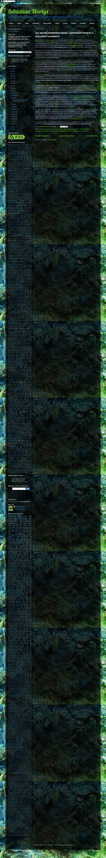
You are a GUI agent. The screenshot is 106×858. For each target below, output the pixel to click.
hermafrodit (28, 223)
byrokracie (23, 170)
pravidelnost (23, 356)
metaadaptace (11, 290)
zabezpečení (20, 461)
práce (16, 356)
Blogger (71, 845)
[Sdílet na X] (64, 127)
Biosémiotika (11, 167)
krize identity (11, 269)
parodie (23, 341)
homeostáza (19, 229)
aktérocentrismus (12, 149)
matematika (20, 285)
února (13, 121)
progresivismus (19, 359)
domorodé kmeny (20, 193)
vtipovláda (26, 446)
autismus (19, 161)
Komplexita (26, 258)
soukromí (23, 403)
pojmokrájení (11, 349)
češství (11, 179)
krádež (10, 266)
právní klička (12, 793)
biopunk (27, 165)
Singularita (45, 131)
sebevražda (13, 388)
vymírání (12, 449)
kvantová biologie (12, 274)
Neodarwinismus (24, 316)
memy (11, 288)
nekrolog (20, 314)
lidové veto (20, 279)
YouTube (29, 460)
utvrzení (18, 438)
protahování (18, 361)
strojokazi (27, 410)
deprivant (27, 185)
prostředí (10, 361)
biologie (29, 164)
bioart (9, 164)
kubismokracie (19, 271)
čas (24, 176)
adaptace (19, 146)
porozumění (25, 352)
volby (28, 443)
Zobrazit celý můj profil (20, 509)
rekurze (10, 375)
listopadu (14, 95)
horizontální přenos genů (15, 731)
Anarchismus (18, 152)
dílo (19, 190)
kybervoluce (19, 275)
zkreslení (10, 466)
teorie (23, 425)
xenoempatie (24, 458)
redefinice (12, 373)
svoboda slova (12, 416)
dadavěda (11, 182)
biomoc (12, 165)
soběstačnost (11, 397)
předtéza (27, 363)
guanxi (24, 221)
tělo (19, 425)
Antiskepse (13, 153)
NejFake (21, 313)
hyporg (24, 235)
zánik (15, 464)
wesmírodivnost (14, 455)
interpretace (15, 246)
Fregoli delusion (14, 215)
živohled (10, 472)
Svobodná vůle (24, 416)
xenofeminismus (12, 460)
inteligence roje (19, 737)
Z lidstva (13, 461)
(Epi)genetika (11, 144)
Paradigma (28, 338)
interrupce (22, 246)
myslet (30, 302)
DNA (19, 191)
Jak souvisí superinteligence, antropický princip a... (19, 100)
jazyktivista (15, 249)
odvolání (19, 333)
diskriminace (11, 191)
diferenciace (23, 188)
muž (25, 302)
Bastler (20, 162)
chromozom (15, 238)
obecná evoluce (26, 778)
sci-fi (28, 384)
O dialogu (10, 692)
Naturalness (38, 131)
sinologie (18, 392)
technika (12, 423)
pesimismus (24, 344)
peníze (12, 343)
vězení (25, 442)
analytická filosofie (24, 150)
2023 (11, 76)
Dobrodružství (26, 191)
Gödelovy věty (11, 221)
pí (29, 344)
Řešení (16, 382)
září (13, 104)
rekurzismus (17, 375)
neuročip (29, 320)
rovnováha (11, 379)
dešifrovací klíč (11, 187)
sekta (29, 388)
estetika (23, 202)
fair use (15, 208)
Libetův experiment (21, 278)
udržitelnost (17, 434)
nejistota (27, 313)
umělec (19, 435)
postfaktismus (23, 353)
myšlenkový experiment (13, 766)
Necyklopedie (24, 311)
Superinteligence (60, 131)
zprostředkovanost (16, 469)
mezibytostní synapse (18, 294)
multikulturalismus (12, 302)
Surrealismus (11, 414)
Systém (27, 417)
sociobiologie (11, 400)
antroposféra (13, 156)
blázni (24, 167)
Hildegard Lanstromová (15, 224)
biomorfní (19, 165)
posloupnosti (11, 353)
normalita (28, 326)
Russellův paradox (25, 694)
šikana (9, 419)
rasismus (21, 372)
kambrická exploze (20, 740)
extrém (10, 208)
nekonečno (10, 314)
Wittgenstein (24, 455)
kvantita (27, 272)
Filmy (15, 211)
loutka (28, 281)
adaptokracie (27, 146)
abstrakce (27, 144)
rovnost (27, 378)
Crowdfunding (17, 176)
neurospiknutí (25, 323)
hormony (18, 230)
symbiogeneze (11, 417)
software (10, 402)
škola (14, 419)
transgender (24, 429)
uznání (28, 438)
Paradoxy (26, 340)
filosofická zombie (24, 211)
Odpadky (12, 333)
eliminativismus (26, 197)
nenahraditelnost (12, 316)
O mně (65, 23)
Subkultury (11, 411)
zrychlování (26, 469)
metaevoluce (20, 290)
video (12, 443)
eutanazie (12, 205)
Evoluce (76, 129)
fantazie (10, 210)
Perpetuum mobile (14, 344)
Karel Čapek (17, 251)
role (9, 378)
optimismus (27, 335)
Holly (16, 227)
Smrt (23, 393)
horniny (24, 230)
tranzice (23, 431)
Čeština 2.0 (24, 179)
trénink (28, 431)
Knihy (19, 23)
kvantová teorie (22, 274)
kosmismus (21, 264)
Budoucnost (27, 168)
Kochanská (19, 254)
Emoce (18, 199)
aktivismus (20, 149)
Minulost (10, 296)
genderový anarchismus (19, 218)
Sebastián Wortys (28, 11)
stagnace (20, 406)
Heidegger (21, 223)
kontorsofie (14, 263)
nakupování (21, 307)
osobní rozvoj (25, 337)
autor (9, 162)
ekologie (10, 197)
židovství (28, 470)
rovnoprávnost (17, 378)
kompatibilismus (25, 256)
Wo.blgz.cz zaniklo (13, 501)
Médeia (10, 287)
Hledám (73, 23)
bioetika (15, 164)
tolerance (12, 428)
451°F (20, 144)
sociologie (27, 400)
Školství (20, 419)
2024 (11, 73)
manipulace (11, 284)
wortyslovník (11, 458)
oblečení (23, 331)
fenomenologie (18, 210)
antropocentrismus (27, 155)
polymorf (27, 350)
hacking (29, 221)
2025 (11, 71)
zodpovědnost (27, 467)
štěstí (26, 419)
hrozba (21, 232)
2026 (11, 69)
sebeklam (18, 385)
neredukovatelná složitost (14, 319)
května (14, 114)
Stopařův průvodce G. (14, 410)
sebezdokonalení (22, 388)
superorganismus (13, 413)
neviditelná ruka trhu (26, 325)
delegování (27, 184)
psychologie (26, 370)
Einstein (19, 196)
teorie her (28, 425)
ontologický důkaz (25, 334)
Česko (30, 178)
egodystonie (11, 196)
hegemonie (13, 223)
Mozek (19, 301)
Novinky (11, 328)
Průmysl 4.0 (26, 361)
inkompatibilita (12, 245)
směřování (29, 392)
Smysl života (52, 131)
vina (16, 443)
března (14, 119)
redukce (19, 373)
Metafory (27, 290)
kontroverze (25, 263)
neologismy (10, 317)
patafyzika (29, 341)
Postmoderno (25, 355)
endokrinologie (26, 199)
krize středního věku (21, 269)
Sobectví (26, 396)
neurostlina (10, 325)
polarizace (23, 349)
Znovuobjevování (18, 467)
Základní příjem (12, 463)
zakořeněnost (27, 463)
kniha (28, 251)
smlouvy (17, 393)
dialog (16, 188)
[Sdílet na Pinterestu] (67, 127)
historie (23, 224)
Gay (15, 217)
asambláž (18, 158)
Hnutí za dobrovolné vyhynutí (24, 226)
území (23, 438)
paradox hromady (15, 340)
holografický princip (24, 227)
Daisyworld (19, 182)
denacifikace (20, 185)
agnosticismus (11, 147)
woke (23, 457)
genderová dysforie (12, 726)
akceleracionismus (25, 147)
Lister (9, 281)
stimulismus (26, 408)
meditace (29, 287)
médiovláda (22, 287)
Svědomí (21, 414)
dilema (14, 190)
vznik (28, 451)
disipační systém (26, 190)
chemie (12, 236)
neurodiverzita (25, 322)
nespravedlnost (20, 320)
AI (17, 147)
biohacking (22, 164)
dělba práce (19, 184)
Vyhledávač (11, 448)
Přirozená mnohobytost (13, 694)
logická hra (16, 281)
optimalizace (19, 335)
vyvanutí (10, 451)
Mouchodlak (11, 300)
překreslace (26, 364)
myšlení (12, 304)
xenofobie (21, 460)
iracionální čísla (26, 248)
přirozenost (18, 369)
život (16, 472)
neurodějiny (14, 322)
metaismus (10, 293)
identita (29, 240)
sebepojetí (26, 385)
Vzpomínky (11, 454)
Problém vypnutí (24, 622)
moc (19, 297)
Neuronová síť (12, 323)
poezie (16, 347)
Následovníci (20, 310)
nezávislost (21, 326)
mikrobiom (27, 294)
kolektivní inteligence (23, 255)
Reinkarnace (26, 373)
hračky (16, 232)
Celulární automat (62, 129)
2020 (11, 83)
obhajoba (16, 331)
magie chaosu (18, 282)
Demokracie (11, 185)
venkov (14, 442)
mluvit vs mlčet (18, 296)
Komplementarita (14, 258)
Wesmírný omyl (27, 454)
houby (11, 232)
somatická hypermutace (13, 403)
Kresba (10, 267)
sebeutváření (28, 387)
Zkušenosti (17, 466)
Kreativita (25, 266)
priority (23, 358)
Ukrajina (24, 434)
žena (22, 470)
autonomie (26, 161)
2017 (11, 90)
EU (16, 203)
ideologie (27, 242)
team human (16, 420)
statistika (27, 406)
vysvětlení (26, 449)
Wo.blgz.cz (17, 457)
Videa (27, 23)
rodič (23, 376)
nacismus (27, 305)
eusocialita (28, 203)
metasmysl (18, 293)
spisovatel (18, 405)
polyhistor (20, 350)
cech (15, 172)
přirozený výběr (27, 369)
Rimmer (12, 376)
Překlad (18, 364)
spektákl (12, 405)
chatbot (29, 235)
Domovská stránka (67, 136)
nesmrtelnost (11, 320)
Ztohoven (10, 470)
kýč (30, 275)
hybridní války (23, 733)
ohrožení (10, 334)
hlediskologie (13, 226)
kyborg (25, 275)
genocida (12, 220)
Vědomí (23, 440)
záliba (9, 464)
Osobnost (11, 338)
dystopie (26, 194)
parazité (18, 341)
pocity (16, 346)
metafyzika (26, 291)
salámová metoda (26, 382)
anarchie (10, 152)
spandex (29, 403)
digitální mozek (20, 717)
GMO (27, 220)
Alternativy (13, 150)
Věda (15, 440)
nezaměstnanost (13, 326)
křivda (11, 271)
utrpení (12, 438)
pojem (28, 347)
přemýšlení (10, 366)
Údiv (11, 434)
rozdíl (19, 379)
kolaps (27, 254)
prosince (14, 92)
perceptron (19, 343)
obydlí (29, 331)
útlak (26, 437)
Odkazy (92, 23)
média (16, 287)
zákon (20, 463)
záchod (27, 461)
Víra (20, 443)
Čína (30, 179)
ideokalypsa (13, 242)
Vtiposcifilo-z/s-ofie (13, 446)
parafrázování (11, 341)
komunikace (11, 260)
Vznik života (84, 131)
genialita (29, 218)
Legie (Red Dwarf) (15, 277)
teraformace (28, 426)
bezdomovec (27, 162)
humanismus (28, 232)
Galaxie (10, 217)
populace (16, 352)
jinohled (22, 249)
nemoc (27, 314)
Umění (57, 23)
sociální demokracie (24, 397)
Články (11, 23)
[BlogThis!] (62, 127)
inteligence (21, 245)
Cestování (23, 173)
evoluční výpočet (14, 574)
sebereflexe (11, 387)
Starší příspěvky (91, 136)
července (14, 109)
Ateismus (51, 129)
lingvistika (27, 279)
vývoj (16, 451)
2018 (11, 88)
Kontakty (83, 23)
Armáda (27, 156)
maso (28, 284)
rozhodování (11, 381)
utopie (30, 437)
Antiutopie (22, 153)
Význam (23, 451)
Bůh (56, 129)
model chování (26, 297)
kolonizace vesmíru (13, 256)
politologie (13, 350)
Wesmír (19, 454)
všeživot (18, 445)
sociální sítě (26, 399)
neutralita (17, 325)
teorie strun (12, 426)
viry (24, 443)
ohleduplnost (26, 333)
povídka (10, 356)
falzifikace (21, 208)
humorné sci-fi (21, 233)
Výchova (18, 448)
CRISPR (10, 176)
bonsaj (11, 168)
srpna (13, 106)
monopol (18, 299)
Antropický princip (44, 129)
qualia (15, 372)
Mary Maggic (21, 284)
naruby (21, 308)
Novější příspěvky (42, 136)
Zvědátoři (17, 470)
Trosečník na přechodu (13, 432)
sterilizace (19, 408)
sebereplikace (19, 387)
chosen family (20, 236)
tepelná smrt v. (20, 426)
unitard (9, 437)
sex (22, 390)
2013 (11, 129)
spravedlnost (11, 406)
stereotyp (10, 408)
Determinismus (21, 187)
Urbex (20, 437)
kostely (28, 264)
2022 (11, 78)
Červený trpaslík (22, 178)
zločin (24, 466)
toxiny (29, 428)
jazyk (9, 249)
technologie (27, 423)
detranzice (10, 188)
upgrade (15, 437)
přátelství (10, 363)
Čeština (18, 179)
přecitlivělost (18, 363)
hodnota (11, 227)
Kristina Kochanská (19, 267)
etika (28, 202)
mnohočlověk (13, 297)
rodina (27, 376)
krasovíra (17, 266)
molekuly (10, 299)
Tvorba (23, 432)
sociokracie (19, 400)
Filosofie (81, 129)
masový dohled (11, 285)
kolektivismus (11, 255)
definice (27, 182)
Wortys (28, 457)
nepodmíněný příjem (23, 317)
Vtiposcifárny (25, 445)
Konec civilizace (12, 261)
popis (9, 352)
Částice (29, 176)
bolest (30, 167)
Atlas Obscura (19, 159)
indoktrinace (27, 243)
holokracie (10, 229)
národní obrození (12, 308)
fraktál (30, 213)
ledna (13, 123)
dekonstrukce (11, 184)
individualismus (18, 243)
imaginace (10, 243)
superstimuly (26, 413)
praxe (19, 358)
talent (30, 419)
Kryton (29, 269)
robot (18, 376)
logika (22, 281)
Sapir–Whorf (20, 384)
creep (28, 175)
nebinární (13, 311)
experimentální (25, 207)
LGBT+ (28, 277)
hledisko (29, 224)
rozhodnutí (26, 379)
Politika (29, 349)
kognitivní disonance (19, 741)
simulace (28, 390)
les (23, 277)
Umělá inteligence (26, 532)
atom (27, 159)
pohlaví (22, 347)
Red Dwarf (28, 372)
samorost (10, 384)
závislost (21, 464)
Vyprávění (19, 449)
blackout (19, 167)
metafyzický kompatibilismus (14, 291)
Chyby (10, 240)
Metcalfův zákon (26, 293)
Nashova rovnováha (13, 620)
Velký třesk (69, 131)
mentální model (19, 288)
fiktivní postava (11, 724)
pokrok (17, 349)
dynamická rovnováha (14, 194)
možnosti (28, 300)
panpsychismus (19, 338)
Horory (29, 230)
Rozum (21, 381)
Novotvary (36, 23)
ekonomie (17, 197)
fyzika (22, 215)
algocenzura (28, 149)
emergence (11, 199)
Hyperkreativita (16, 235)
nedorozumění (12, 313)
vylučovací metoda (27, 448)
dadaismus (26, 181)
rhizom (29, 375)
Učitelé (29, 432)
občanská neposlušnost (19, 330)
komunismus (20, 260)
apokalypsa (20, 156)
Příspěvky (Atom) (51, 139)
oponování (11, 335)
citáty (16, 175)
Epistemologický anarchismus (17, 200)
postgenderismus (12, 355)
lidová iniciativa (11, 279)
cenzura (10, 173)
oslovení (17, 337)
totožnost (24, 428)
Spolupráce (27, 405)
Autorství (14, 162)
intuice (28, 246)
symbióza (19, 417)
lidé (29, 278)
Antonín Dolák (11, 679)
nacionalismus (19, 305)
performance (28, 343)
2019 (11, 86)
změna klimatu (16, 831)
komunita (27, 260)
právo (14, 358)
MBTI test (28, 285)
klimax (23, 251)
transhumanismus (13, 431)
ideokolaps (20, 242)
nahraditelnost (12, 307)
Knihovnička (47, 23)
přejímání (10, 364)
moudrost (27, 299)
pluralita (10, 346)
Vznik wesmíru (77, 131)
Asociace (26, 158)
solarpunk (17, 402)
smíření (11, 393)
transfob (14, 429)
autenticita (11, 161)
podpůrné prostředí (25, 786)
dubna (13, 116)
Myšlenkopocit (20, 304)
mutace (20, 302)
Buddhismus (18, 168)
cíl (29, 173)
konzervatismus (12, 264)
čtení (20, 181)
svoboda (27, 414)
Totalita (18, 428)
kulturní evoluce (12, 272)
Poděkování (22, 346)
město (28, 288)
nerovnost (27, 319)
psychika (18, 370)
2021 (11, 81)
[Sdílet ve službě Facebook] (65, 127)
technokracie (19, 423)
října (13, 97)
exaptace (17, 207)
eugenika (21, 203)
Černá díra (71, 129)
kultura (27, 271)
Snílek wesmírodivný (14, 396)
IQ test (9, 248)
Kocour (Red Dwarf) (19, 252)
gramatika (19, 221)
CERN (16, 173)
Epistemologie (13, 202)
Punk (9, 372)
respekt (24, 375)
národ (28, 307)
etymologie (10, 203)
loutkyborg (10, 282)
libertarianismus (11, 278)
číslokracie (13, 181)
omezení (17, 334)
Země (27, 464)
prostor (27, 359)
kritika (27, 267)
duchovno (27, 193)
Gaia (28, 215)
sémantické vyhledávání (13, 390)
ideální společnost (21, 240)
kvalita (21, 272)
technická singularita (25, 422)
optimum (10, 337)
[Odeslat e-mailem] (61, 127)
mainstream (27, 282)
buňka (17, 170)
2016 (11, 127)
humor (12, 233)
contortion (22, 175)
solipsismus (26, 402)
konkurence (22, 261)
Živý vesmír (22, 472)
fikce (25, 210)
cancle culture (19, 711)
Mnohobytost (88, 129)
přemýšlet (20, 366)
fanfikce (28, 208)
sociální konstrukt (13, 399)
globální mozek (20, 220)
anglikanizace (27, 152)
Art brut (10, 158)
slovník (23, 392)
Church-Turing (25, 238)
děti (28, 187)
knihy (9, 252)
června (14, 111)
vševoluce (10, 445)
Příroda (21, 367)
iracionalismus (17, 248)
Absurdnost (11, 146)
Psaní (11, 370)
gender (21, 217)
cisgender (10, 175)
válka (9, 440)
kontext (29, 261)
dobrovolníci (11, 193)
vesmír (20, 442)
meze (9, 294)
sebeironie (11, 385)
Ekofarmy (26, 196)
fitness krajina (23, 213)
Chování (28, 236)
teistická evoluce (12, 425)
